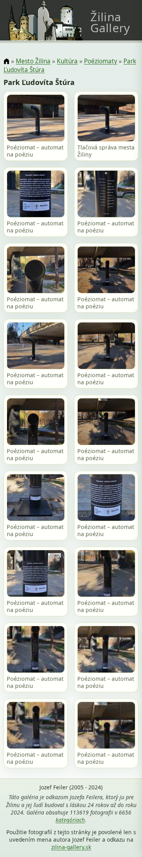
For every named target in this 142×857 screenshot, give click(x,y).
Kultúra (67, 61)
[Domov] (6, 62)
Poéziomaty (100, 61)
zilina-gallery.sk (71, 847)
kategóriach (70, 820)
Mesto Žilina (33, 61)
